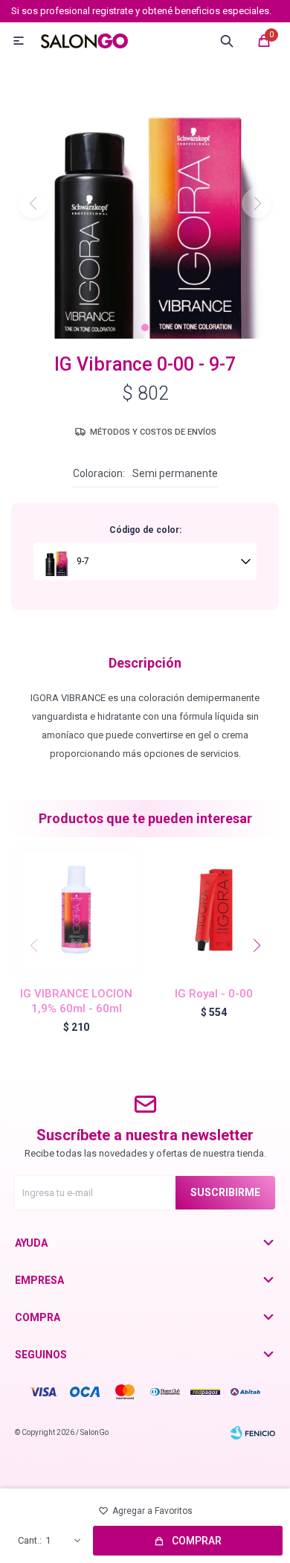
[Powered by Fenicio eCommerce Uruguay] (253, 1433)
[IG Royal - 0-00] (214, 910)
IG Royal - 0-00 (214, 993)
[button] (145, 327)
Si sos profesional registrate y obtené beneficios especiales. (141, 10)
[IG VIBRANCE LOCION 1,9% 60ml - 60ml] (76, 910)
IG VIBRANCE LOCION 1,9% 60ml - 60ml (76, 1001)
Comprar (197, 1541)
